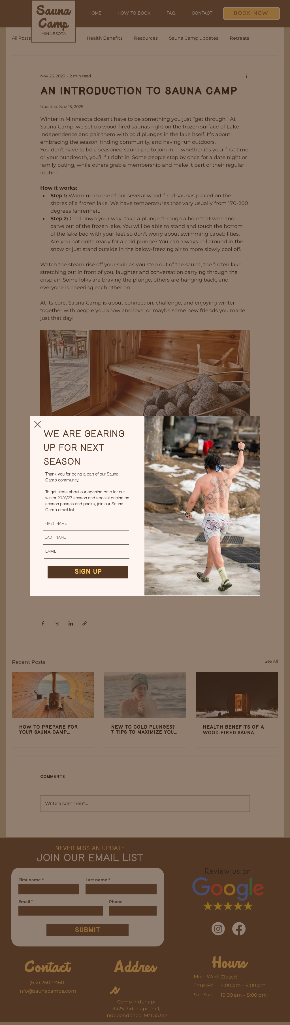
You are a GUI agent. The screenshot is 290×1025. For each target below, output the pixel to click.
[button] (37, 424)
